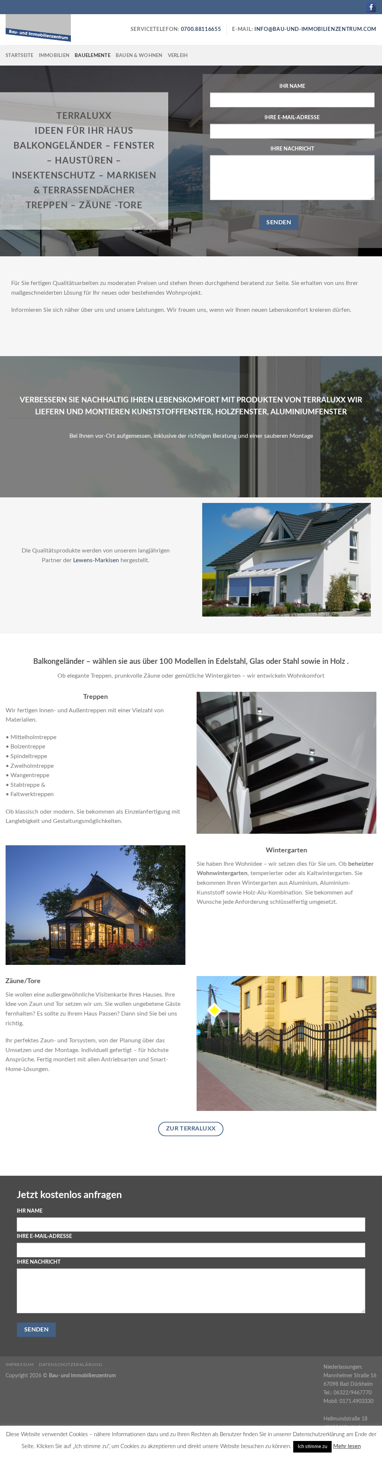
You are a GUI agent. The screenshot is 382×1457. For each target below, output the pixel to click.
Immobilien (54, 55)
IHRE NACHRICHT (292, 149)
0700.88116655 (200, 29)
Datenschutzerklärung (70, 1364)
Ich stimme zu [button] (312, 1446)
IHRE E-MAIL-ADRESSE (292, 117)
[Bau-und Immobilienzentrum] (43, 29)
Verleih (178, 55)
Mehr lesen (347, 1446)
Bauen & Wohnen (139, 55)
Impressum (20, 1364)
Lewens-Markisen (95, 560)
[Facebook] (371, 7)
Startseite (20, 55)
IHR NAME (292, 86)
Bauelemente (92, 55)
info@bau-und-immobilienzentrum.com (315, 29)
